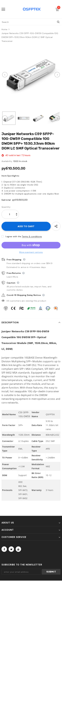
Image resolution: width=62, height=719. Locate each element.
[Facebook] (4, 549)
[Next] (57, 74)
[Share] (55, 226)
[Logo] (32, 9)
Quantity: (6, 207)
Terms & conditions (32, 236)
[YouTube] (18, 549)
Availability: (7, 161)
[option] (31, 74)
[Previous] (5, 74)
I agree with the (13, 236)
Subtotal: (6, 200)
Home (4, 29)
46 (7, 300)
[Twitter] (11, 549)
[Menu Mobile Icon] (3, 9)
